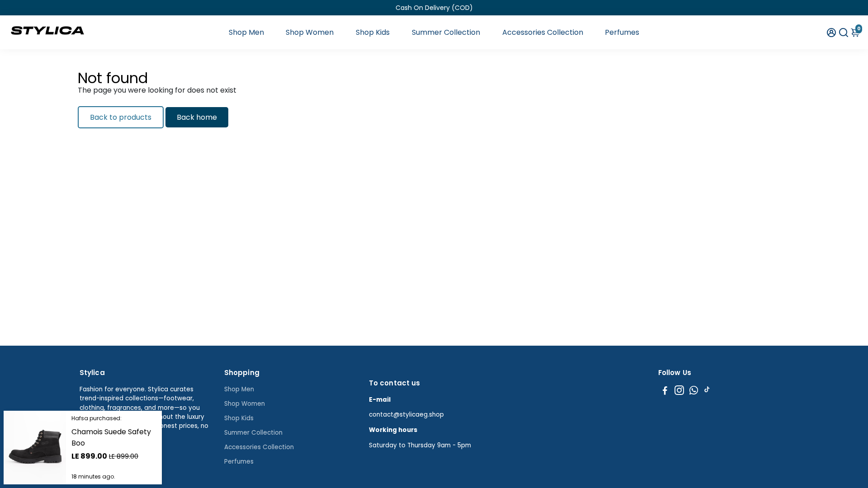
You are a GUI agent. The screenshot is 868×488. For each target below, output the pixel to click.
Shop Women (310, 32)
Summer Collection (446, 32)
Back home (197, 117)
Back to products (120, 117)
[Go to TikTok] (707, 391)
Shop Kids (373, 32)
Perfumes (622, 32)
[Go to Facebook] (665, 391)
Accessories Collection (542, 32)
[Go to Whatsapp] (694, 391)
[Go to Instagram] (679, 391)
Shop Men (246, 32)
